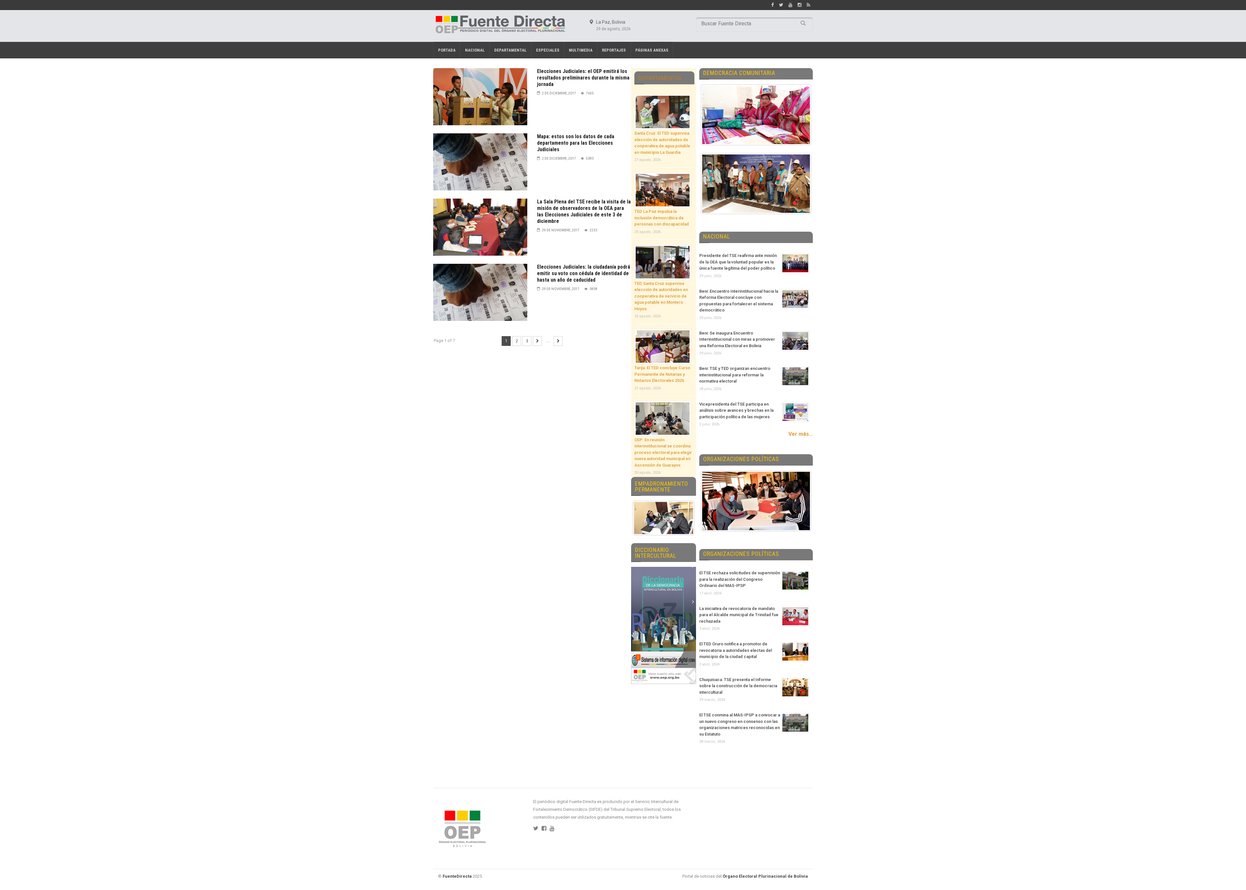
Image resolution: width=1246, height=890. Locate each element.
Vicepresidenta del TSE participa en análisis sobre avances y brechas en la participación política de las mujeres (736, 410)
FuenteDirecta (457, 876)
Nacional (475, 50)
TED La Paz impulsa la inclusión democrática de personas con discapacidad (661, 217)
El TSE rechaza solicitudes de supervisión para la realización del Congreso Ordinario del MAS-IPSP (739, 579)
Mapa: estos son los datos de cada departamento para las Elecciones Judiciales (575, 142)
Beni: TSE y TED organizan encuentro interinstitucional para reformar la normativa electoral (734, 375)
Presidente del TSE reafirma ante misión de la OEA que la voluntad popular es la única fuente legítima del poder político (738, 262)
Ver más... (800, 434)
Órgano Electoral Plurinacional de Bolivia (765, 876)
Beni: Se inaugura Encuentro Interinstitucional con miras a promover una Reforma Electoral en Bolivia (737, 339)
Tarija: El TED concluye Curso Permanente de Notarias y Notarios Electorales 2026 (662, 374)
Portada (447, 50)
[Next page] (537, 341)
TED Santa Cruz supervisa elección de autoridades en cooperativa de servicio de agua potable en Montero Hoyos (661, 296)
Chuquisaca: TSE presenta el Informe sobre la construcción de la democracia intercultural (738, 686)
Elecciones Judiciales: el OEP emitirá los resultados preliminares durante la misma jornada (583, 77)
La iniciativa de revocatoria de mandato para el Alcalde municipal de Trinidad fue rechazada (738, 615)
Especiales (547, 50)
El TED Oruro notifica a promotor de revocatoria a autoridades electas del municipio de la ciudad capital (735, 650)
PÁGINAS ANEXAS (651, 50)
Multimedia (580, 50)
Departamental (510, 50)
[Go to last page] (558, 341)
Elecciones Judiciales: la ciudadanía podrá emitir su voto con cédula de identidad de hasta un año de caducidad (583, 273)
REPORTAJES (614, 50)
